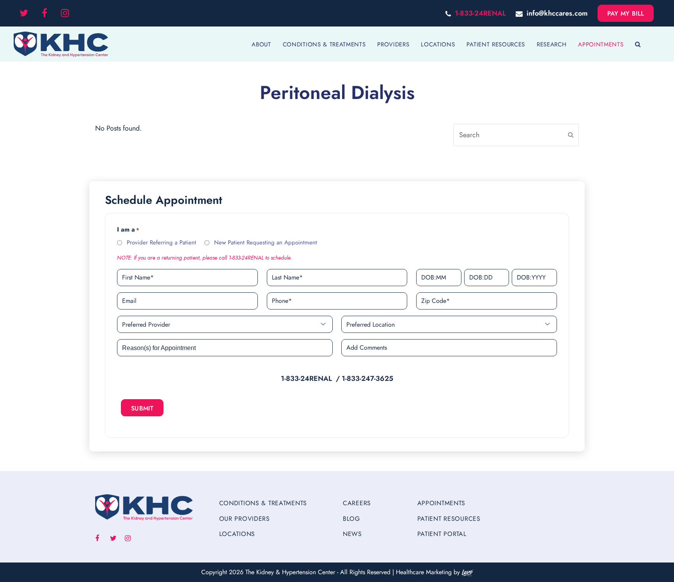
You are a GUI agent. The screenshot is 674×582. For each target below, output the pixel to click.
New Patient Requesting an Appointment (265, 242)
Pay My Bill (625, 13)
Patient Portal (441, 533)
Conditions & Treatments (263, 503)
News (352, 533)
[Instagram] (65, 13)
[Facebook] (44, 13)
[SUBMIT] (570, 135)
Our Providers (244, 518)
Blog (351, 518)
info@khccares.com (557, 13)
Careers (357, 503)
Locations (237, 533)
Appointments (441, 503)
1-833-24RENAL (480, 13)
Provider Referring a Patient (161, 242)
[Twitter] (24, 13)
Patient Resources (449, 518)
